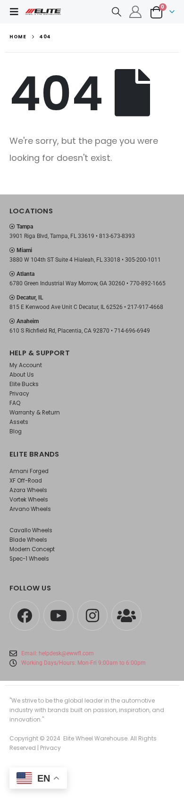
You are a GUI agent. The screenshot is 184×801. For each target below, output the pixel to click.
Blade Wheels (28, 540)
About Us (21, 374)
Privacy (19, 393)
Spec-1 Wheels (29, 559)
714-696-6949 (132, 330)
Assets (18, 422)
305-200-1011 (143, 259)
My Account (25, 365)
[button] (17, 12)
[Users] (126, 615)
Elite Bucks (24, 384)
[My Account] (135, 12)
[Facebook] (24, 615)
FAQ (14, 403)
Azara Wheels (28, 490)
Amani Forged (29, 471)
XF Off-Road (25, 480)
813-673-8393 (117, 236)
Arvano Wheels (30, 509)
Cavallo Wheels (30, 530)
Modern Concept (32, 549)
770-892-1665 (148, 283)
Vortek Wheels (28, 499)
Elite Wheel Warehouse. (96, 738)
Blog (15, 431)
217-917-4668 (145, 307)
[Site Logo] (43, 12)
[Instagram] (92, 615)
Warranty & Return (34, 412)
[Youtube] (58, 615)
